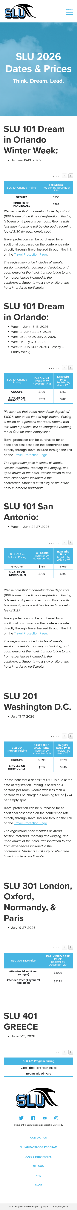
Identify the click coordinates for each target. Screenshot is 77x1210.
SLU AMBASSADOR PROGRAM (38, 1147)
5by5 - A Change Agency (55, 1206)
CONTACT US (38, 1138)
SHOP (38, 1185)
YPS (38, 1176)
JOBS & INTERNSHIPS (38, 1157)
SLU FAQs (38, 1166)
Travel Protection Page (30, 254)
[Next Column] (70, 175)
